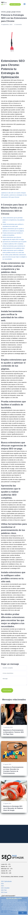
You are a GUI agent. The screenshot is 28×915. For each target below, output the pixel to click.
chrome (3, 12)
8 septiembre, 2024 (7, 24)
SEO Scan (4, 892)
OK (23, 913)
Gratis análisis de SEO (15, 4)
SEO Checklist (5, 888)
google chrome (16, 12)
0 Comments (18, 24)
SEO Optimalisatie (6, 881)
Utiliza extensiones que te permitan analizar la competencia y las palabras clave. (13, 220)
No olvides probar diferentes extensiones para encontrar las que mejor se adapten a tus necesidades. (15, 257)
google (8, 12)
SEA (2, 883)
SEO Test (4, 890)
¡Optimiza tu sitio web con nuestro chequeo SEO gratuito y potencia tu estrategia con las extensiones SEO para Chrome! (14, 195)
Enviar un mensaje (7, 690)
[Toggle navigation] (24, 4)
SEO (2, 886)
